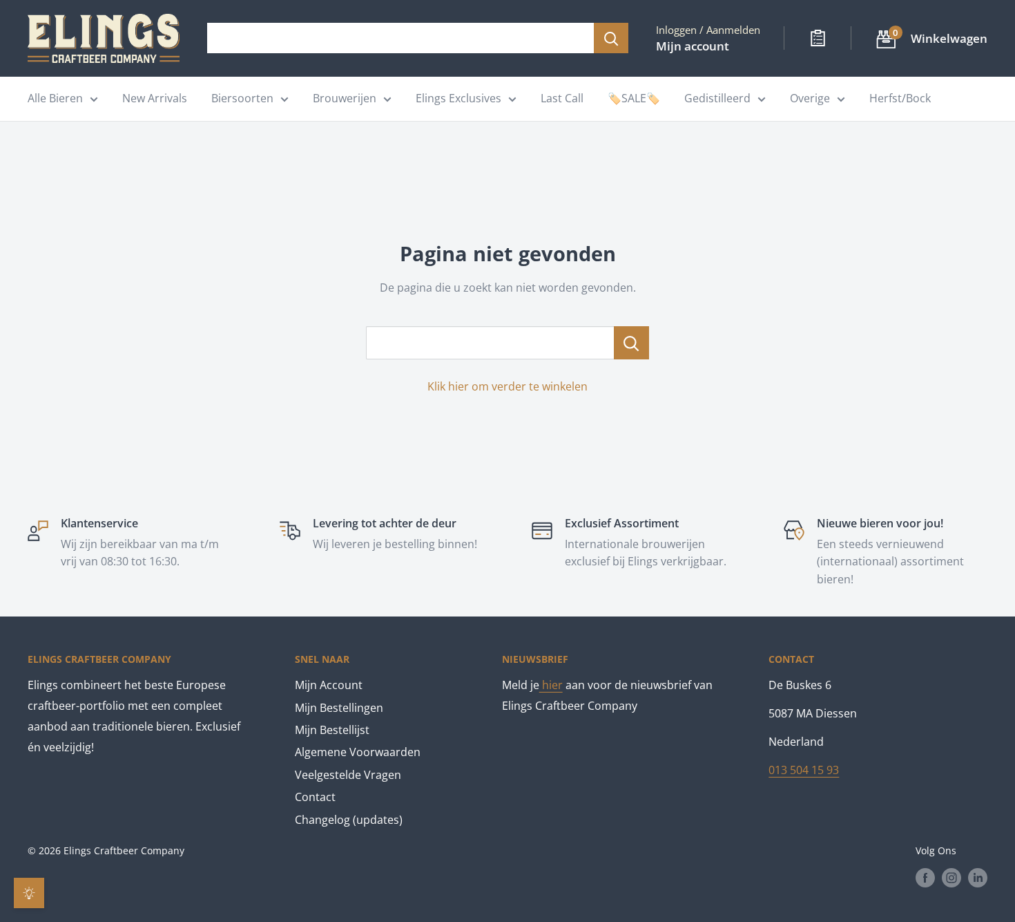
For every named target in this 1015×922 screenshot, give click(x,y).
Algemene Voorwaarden (357, 752)
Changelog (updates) (349, 819)
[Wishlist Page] (818, 38)
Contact (315, 797)
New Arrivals (154, 98)
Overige (810, 98)
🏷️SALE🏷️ (634, 98)
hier (551, 685)
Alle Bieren (55, 98)
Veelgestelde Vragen (348, 774)
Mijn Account (328, 685)
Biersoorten (242, 98)
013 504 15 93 (803, 770)
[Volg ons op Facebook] (925, 877)
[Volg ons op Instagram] (951, 877)
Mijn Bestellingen (339, 707)
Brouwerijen (344, 98)
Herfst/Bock (900, 98)
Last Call (562, 98)
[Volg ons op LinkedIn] (977, 877)
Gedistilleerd (717, 98)
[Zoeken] (611, 38)
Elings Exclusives (458, 98)
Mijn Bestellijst (332, 729)
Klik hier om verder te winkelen (507, 386)
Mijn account (692, 46)
